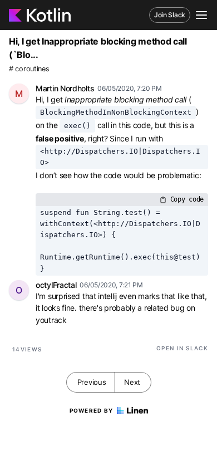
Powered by (92, 410)
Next (132, 382)
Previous (91, 382)
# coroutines (29, 69)
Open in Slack (182, 348)
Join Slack (169, 15)
